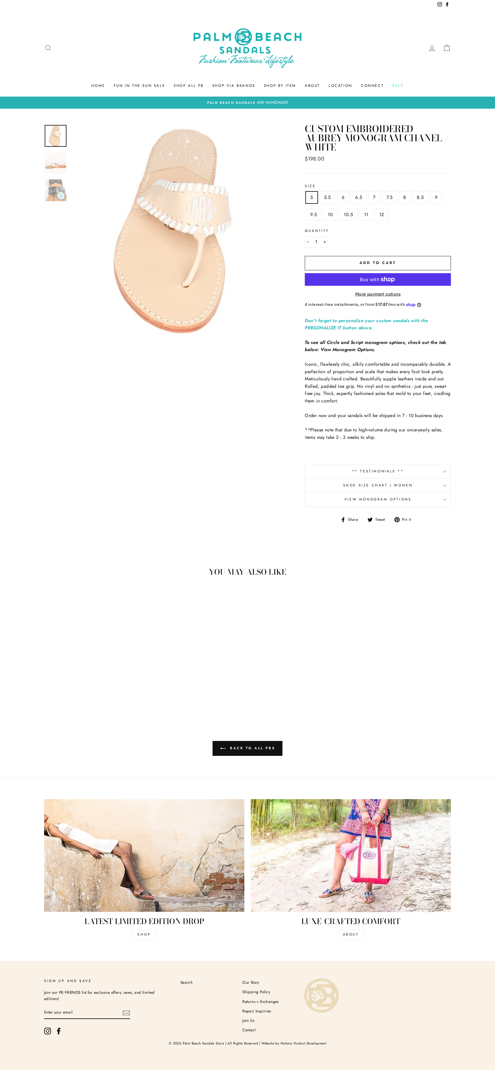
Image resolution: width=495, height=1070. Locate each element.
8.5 (420, 197)
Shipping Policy (256, 992)
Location (340, 85)
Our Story (250, 982)
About (312, 85)
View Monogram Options (378, 499)
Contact (249, 1030)
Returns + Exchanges (260, 1001)
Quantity (317, 230)
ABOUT (351, 934)
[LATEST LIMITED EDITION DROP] (144, 855)
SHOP (144, 934)
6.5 (358, 197)
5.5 (327, 197)
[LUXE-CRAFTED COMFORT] (351, 855)
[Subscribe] (126, 1012)
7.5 (389, 197)
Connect (372, 85)
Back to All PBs (251, 748)
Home (98, 85)
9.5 (313, 214)
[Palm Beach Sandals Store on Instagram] (47, 1031)
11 (366, 214)
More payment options (377, 294)
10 (330, 214)
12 (381, 214)
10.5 (348, 214)
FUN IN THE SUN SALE (139, 85)
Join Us (248, 1020)
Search (186, 982)
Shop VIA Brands (233, 85)
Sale (397, 85)
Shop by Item (280, 85)
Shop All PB (189, 85)
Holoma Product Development (303, 1043)
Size (310, 186)
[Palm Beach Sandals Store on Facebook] (58, 1031)
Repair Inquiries (256, 1011)
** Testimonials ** (378, 471)
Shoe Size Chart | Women (378, 485)
